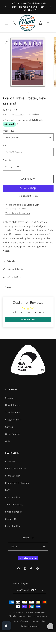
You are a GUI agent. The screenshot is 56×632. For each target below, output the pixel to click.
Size (5, 145)
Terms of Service (14, 504)
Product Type (9, 130)
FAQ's (8, 490)
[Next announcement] (51, 7)
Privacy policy (41, 616)
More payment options (28, 195)
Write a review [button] (28, 319)
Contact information (30, 626)
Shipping (19, 114)
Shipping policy (38, 621)
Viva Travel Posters (26, 612)
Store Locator (12, 475)
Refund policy (12, 526)
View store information (17, 212)
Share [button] (8, 287)
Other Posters (12, 433)
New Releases (12, 405)
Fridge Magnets (13, 419)
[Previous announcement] (5, 7)
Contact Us (11, 518)
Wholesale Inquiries (16, 468)
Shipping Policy (13, 511)
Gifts (7, 441)
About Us (10, 461)
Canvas (9, 426)
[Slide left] (21, 93)
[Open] (6, 625)
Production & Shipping (17, 482)
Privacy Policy (12, 497)
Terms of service (21, 621)
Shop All (9, 397)
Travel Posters (13, 412)
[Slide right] (35, 93)
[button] (6, 23)
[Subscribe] (44, 547)
